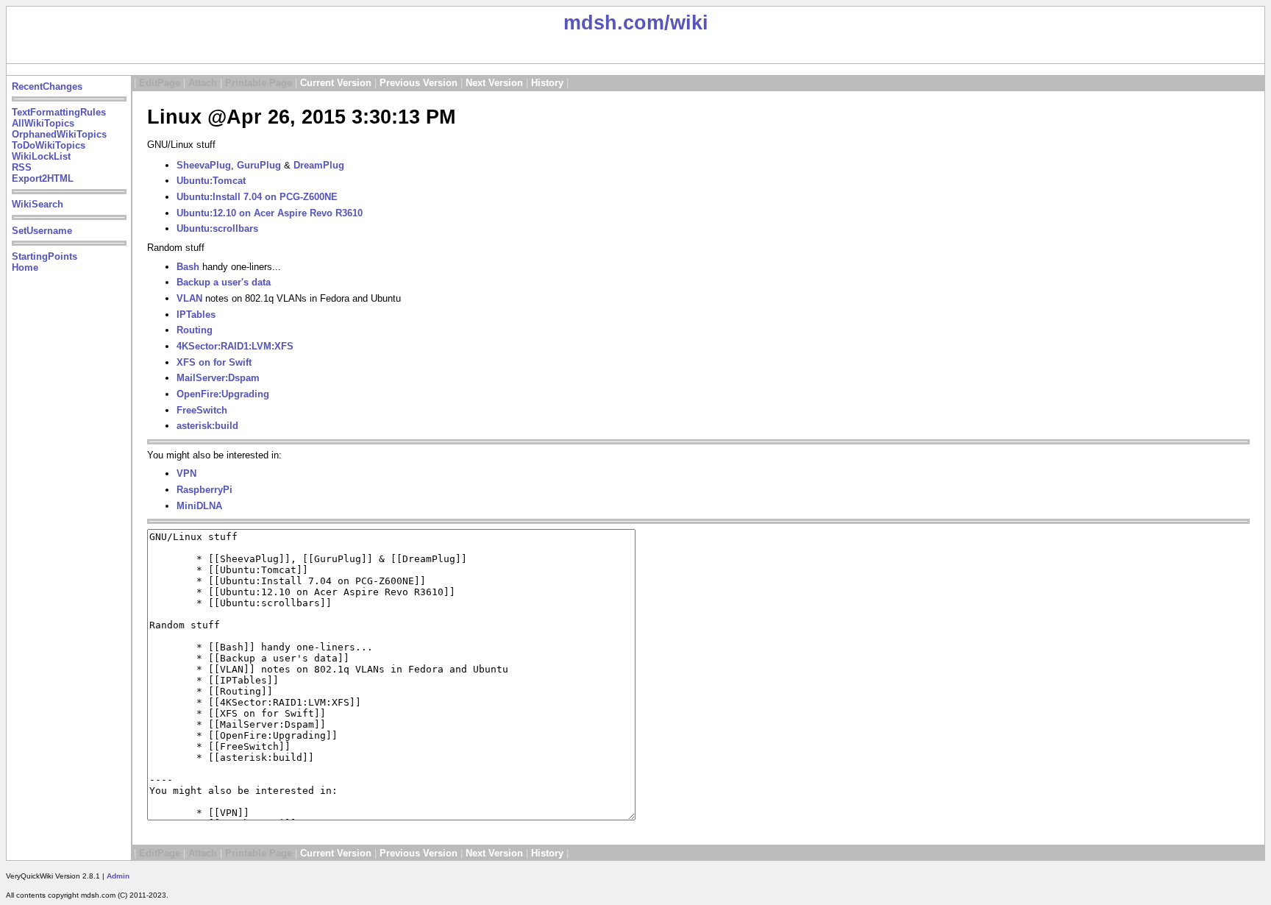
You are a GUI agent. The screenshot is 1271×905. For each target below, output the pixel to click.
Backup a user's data (224, 282)
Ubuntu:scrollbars (217, 228)
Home (25, 267)
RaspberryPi (204, 489)
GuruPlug (259, 165)
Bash (188, 266)
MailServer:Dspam (218, 377)
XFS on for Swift (214, 362)
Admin (118, 876)
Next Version (494, 82)
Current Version (335, 82)
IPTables (196, 314)
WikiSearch (37, 204)
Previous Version (419, 82)
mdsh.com (613, 23)
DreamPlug (318, 165)
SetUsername (42, 230)
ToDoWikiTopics (48, 145)
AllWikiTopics (43, 123)
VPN (186, 473)
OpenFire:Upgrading (223, 394)
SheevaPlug (204, 165)
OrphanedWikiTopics (59, 134)
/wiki (686, 23)
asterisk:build (207, 425)
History (547, 82)
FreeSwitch (202, 410)
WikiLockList (41, 156)
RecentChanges (47, 86)
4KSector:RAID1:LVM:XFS (235, 346)
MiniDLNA (199, 505)
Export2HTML (43, 178)
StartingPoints (44, 256)
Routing (195, 330)
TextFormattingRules (59, 112)
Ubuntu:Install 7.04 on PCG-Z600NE (257, 196)
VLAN (189, 298)
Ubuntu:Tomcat (211, 180)
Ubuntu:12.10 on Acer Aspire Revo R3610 (270, 213)
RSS (22, 167)
